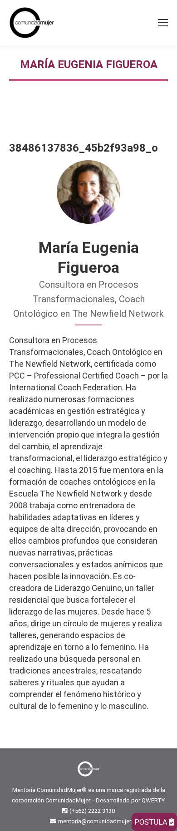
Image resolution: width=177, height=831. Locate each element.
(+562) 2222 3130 (92, 810)
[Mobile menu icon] (163, 23)
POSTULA (151, 822)
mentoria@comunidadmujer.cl (97, 821)
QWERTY (153, 800)
